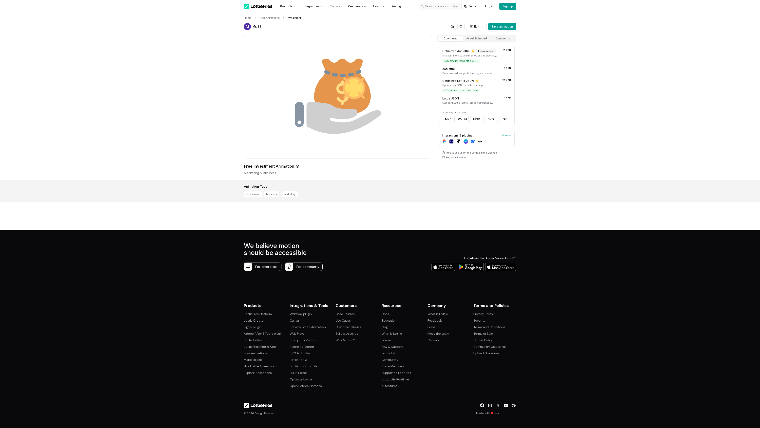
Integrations (311, 6)
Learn (377, 6)
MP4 (448, 119)
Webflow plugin (301, 314)
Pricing (396, 6)
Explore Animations (258, 373)
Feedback (435, 320)
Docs (385, 314)
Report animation (456, 157)
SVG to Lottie (300, 353)
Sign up (508, 6)
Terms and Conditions (489, 327)
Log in (489, 6)
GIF (505, 119)
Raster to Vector (302, 347)
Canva (294, 320)
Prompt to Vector (303, 340)
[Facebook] (482, 405)
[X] (498, 405)
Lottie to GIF (299, 360)
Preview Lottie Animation (308, 327)
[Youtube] (506, 405)
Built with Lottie (347, 334)
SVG (491, 119)
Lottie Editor (253, 340)
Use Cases (343, 320)
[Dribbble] (513, 405)
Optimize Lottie (301, 379)
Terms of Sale (483, 334)
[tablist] (476, 38)
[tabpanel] (476, 112)
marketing (289, 194)
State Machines (393, 366)
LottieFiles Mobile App (260, 347)
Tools (334, 6)
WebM (462, 119)
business (271, 194)
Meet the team (438, 334)
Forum (386, 340)
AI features (389, 386)
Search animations (437, 6)
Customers (355, 6)
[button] (247, 26)
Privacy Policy (483, 314)
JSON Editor (298, 373)
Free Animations (255, 353)
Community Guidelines (489, 347)
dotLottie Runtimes (396, 379)
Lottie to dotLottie (303, 366)
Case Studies (345, 314)
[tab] (450, 38)
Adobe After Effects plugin (263, 334)
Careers (433, 340)
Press (431, 327)
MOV (476, 119)
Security (479, 320)
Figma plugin (252, 327)
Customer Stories (348, 327)
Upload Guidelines (486, 353)
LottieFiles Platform (258, 314)
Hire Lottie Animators (259, 366)
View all (506, 135)
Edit (476, 26)
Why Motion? (345, 340)
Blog (385, 327)
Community (390, 360)
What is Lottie (392, 334)
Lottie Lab (389, 353)
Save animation (502, 26)
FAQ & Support (392, 347)
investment (252, 194)
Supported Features (396, 373)
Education (389, 320)
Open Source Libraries (306, 386)
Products (286, 6)
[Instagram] (490, 405)
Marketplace (253, 360)
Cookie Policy (483, 340)
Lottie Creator (254, 320)
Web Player (298, 334)
